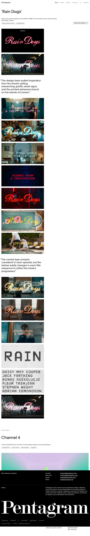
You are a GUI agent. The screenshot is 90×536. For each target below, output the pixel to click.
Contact (75, 2)
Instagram (4, 520)
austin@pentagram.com (68, 477)
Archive (86, 2)
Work (56, 2)
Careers (41, 520)
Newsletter (33, 520)
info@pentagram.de (66, 479)
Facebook (24, 520)
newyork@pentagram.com (69, 475)
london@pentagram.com (68, 473)
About (62, 2)
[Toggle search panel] (80, 2)
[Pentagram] (5, 3)
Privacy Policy (6, 523)
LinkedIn (13, 520)
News (68, 2)
